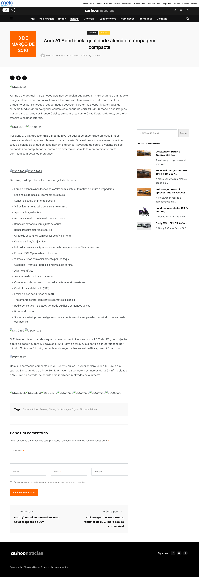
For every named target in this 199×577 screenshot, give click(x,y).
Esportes (167, 3)
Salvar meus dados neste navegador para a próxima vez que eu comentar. (49, 482)
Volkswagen (46, 18)
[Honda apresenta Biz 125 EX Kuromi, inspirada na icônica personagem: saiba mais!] (144, 211)
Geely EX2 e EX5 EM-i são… (171, 223)
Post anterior (27, 511)
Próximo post (110, 511)
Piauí (158, 3)
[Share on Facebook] (12, 78)
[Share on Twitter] (18, 78)
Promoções (145, 18)
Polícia (117, 3)
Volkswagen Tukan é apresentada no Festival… (171, 191)
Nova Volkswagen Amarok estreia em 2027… (171, 172)
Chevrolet (89, 18)
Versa (52, 409)
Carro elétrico (30, 409)
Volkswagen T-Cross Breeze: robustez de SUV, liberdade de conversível (104, 522)
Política (99, 3)
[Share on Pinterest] (24, 78)
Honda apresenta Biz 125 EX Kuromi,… (172, 210)
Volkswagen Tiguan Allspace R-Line (77, 409)
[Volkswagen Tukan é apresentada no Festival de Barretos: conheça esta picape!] (144, 192)
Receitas (151, 3)
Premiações (127, 18)
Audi (32, 18)
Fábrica (92, 33)
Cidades (108, 3)
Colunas (176, 3)
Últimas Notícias (189, 3)
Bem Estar (126, 3)
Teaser (43, 409)
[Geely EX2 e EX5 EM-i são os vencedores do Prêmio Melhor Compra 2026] (144, 226)
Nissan (62, 18)
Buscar (183, 133)
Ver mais (162, 18)
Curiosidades (139, 3)
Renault (74, 18)
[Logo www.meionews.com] (7, 4)
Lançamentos (108, 18)
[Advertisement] (163, 105)
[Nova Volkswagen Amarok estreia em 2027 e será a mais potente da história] (144, 173)
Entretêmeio (88, 3)
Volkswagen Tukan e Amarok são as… (168, 153)
